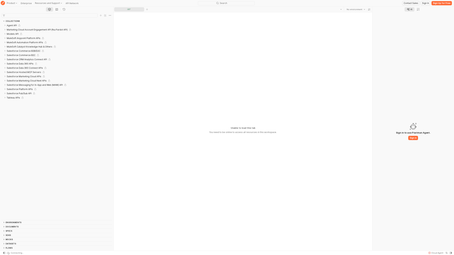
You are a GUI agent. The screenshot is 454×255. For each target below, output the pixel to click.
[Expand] (5, 25)
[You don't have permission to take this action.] (147, 9)
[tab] (49, 9)
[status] (15, 253)
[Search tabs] (341, 9)
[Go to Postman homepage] (3, 3)
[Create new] (101, 15)
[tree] (56, 121)
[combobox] (356, 9)
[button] (369, 9)
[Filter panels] (4, 15)
